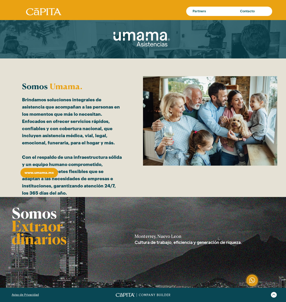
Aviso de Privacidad (25, 294)
